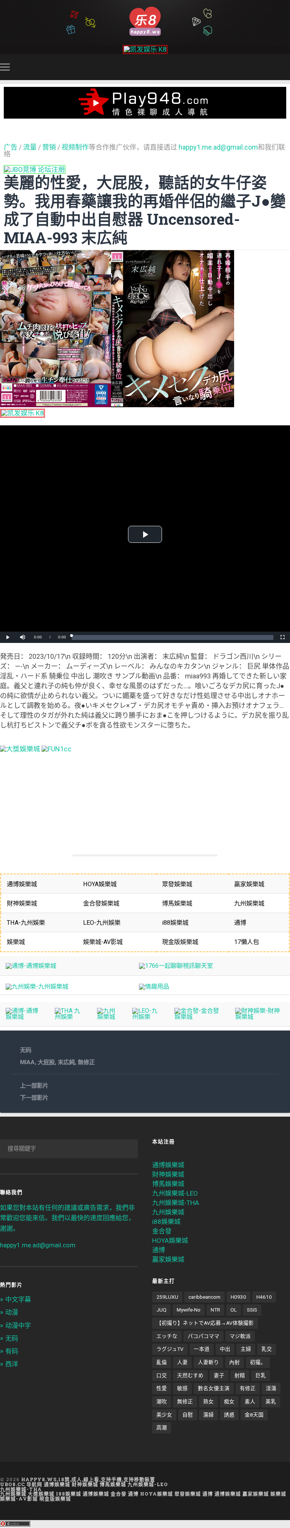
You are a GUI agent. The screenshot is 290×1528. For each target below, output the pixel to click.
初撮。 (258, 1362)
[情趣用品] (154, 986)
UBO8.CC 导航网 (21, 1484)
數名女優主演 (214, 1388)
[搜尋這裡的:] (69, 1148)
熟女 (208, 1401)
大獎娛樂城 (41, 1494)
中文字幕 (18, 1299)
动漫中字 (18, 1325)
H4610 (264, 1297)
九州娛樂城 (168, 1212)
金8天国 (254, 1415)
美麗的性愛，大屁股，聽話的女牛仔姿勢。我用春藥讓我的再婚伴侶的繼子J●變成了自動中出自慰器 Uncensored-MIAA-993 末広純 (145, 209)
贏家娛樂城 (168, 1259)
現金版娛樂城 (55, 1499)
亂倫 (161, 1362)
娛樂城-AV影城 (19, 1499)
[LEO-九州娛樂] (147, 1016)
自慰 (187, 1415)
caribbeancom (204, 1297)
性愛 (161, 1388)
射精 (239, 1375)
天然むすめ (190, 1375)
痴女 (229, 1401)
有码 (11, 1351)
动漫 (11, 1312)
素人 (250, 1401)
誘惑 (229, 1415)
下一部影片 (34, 1097)
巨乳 (260, 1375)
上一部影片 (34, 1085)
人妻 (182, 1362)
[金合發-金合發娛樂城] (199, 1016)
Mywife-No (189, 1310)
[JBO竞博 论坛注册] (34, 169)
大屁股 (46, 1062)
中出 (225, 1349)
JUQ (161, 1310)
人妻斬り (208, 1362)
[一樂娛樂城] (56, 749)
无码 (25, 1050)
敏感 (182, 1388)
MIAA (27, 1062)
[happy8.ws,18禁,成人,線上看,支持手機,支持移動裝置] (144, 20)
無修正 (86, 1062)
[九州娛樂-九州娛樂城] (37, 986)
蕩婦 (208, 1415)
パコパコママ (203, 1336)
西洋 (11, 1364)
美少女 (164, 1415)
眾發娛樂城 (187, 1494)
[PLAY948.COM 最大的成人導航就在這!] (145, 115)
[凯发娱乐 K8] (145, 49)
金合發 (161, 1231)
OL (233, 1310)
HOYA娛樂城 (170, 1240)
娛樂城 (278, 1494)
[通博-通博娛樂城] (31, 965)
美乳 (270, 1401)
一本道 (202, 1349)
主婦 (246, 1349)
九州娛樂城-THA (175, 1203)
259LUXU (167, 1297)
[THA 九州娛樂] (70, 1016)
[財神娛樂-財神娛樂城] (259, 1016)
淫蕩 (271, 1388)
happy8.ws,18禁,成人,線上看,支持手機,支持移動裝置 (88, 1479)
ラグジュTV (170, 1349)
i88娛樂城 (166, 1221)
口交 (161, 1375)
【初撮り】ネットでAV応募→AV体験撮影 (205, 1323)
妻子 (219, 1375)
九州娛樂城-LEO (175, 1193)
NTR (215, 1310)
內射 (234, 1362)
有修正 (248, 1388)
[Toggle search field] (285, 67)
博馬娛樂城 (168, 1184)
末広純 (66, 1062)
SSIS (252, 1310)
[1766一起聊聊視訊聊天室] (176, 965)
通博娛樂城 (168, 1165)
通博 (158, 1250)
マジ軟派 (240, 1336)
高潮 (161, 1427)
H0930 (238, 1297)
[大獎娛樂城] (20, 749)
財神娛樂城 (168, 1174)
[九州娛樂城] (108, 1016)
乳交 (266, 1349)
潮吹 (161, 1401)
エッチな (166, 1336)
